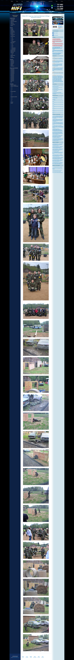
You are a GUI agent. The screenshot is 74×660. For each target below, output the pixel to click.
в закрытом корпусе (13, 91)
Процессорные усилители (41, 12)
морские (12, 25)
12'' (11, 88)
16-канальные (12, 70)
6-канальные (12, 77)
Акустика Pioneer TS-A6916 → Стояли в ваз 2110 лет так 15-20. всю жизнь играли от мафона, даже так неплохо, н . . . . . (57, 161)
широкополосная (13, 55)
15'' (11, 87)
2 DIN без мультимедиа (14, 21)
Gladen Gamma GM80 (55, 79)
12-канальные (12, 72)
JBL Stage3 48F (54, 68)
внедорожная (12, 57)
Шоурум (12, 1)
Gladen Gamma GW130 (57, 80)
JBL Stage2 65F (57, 65)
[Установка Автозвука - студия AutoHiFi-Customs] (57, 18)
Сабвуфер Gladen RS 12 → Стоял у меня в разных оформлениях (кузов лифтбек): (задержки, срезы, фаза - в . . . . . (57, 145)
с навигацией (12, 20)
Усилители (32, 12)
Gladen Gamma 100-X (59, 75)
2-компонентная (13, 36)
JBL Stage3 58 (58, 68)
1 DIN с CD (12, 22)
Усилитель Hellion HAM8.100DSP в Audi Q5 (57, 172)
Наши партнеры (50, 1)
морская (12, 56)
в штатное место (13, 24)
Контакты (62, 1)
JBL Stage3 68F (59, 69)
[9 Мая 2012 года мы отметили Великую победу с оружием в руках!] (36, 54)
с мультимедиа (13, 19)
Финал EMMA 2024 (54, 91)
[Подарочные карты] (57, 23)
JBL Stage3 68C (55, 69)
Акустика (23, 12)
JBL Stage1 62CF (60, 61)
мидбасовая (12, 52)
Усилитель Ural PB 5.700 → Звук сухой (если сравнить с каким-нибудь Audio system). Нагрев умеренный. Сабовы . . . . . (57, 150)
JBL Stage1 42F (56, 61)
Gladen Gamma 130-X (60, 76)
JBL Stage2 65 (55, 64)
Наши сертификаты (43, 1)
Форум (17, 1)
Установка (27, 1)
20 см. (12, 40)
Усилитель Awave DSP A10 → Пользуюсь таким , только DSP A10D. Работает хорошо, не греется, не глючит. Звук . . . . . (57, 155)
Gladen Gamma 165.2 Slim (56, 78)
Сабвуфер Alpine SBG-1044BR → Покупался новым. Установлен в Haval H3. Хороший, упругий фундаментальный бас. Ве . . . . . (57, 158)
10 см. (12, 37)
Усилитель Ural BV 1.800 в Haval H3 (56, 171)
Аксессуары (59, 12)
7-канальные (12, 76)
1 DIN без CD (12, 23)
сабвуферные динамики (14, 96)
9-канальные (12, 74)
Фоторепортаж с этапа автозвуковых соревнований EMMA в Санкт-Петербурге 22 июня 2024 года (57, 93)
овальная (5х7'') (13, 41)
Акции (56, 1)
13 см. (12, 38)
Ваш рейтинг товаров (34, 1)
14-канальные (12, 71)
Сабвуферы (50, 12)
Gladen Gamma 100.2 (54, 76)
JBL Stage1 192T (58, 60)
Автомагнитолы (14, 12)
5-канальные (12, 60)
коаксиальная (12, 42)
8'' (11, 90)
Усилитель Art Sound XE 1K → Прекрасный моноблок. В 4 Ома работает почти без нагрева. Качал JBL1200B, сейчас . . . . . (57, 147)
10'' (11, 89)
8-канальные (12, 75)
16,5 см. (12, 35)
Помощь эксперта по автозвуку (15, 16)
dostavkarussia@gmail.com (16, 657)
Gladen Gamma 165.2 (54, 77)
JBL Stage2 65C (59, 64)
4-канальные (12, 61)
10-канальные (12, 73)
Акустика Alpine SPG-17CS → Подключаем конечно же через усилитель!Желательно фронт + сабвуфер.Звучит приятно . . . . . (57, 163)
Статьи (22, 1)
